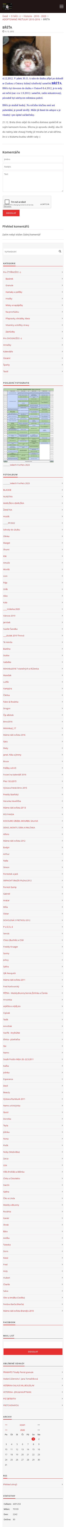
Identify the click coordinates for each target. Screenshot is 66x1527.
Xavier (6, 1218)
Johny (6, 959)
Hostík (6, 516)
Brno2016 (7, 721)
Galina (6, 1191)
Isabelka (7, 662)
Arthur (6, 854)
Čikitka (6, 695)
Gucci (5, 1112)
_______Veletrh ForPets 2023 (16, 464)
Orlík (5, 589)
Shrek (6, 1224)
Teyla (5, 1125)
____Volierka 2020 (11, 609)
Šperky (6, 364)
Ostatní (6, 358)
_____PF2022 (9, 523)
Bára (5, 1231)
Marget (6, 542)
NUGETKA (7, 496)
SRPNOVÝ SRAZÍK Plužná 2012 (17, 880)
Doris (5, 1251)
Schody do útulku (11, 529)
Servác (6, 933)
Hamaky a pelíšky (14, 291)
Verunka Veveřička (12, 801)
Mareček (7, 675)
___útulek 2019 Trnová (13, 635)
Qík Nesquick (9, 973)
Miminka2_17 (9, 728)
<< (6, 1424)
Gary (5, 741)
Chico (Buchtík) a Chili (13, 940)
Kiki (5, 556)
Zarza (5, 1158)
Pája (5, 582)
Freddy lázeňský (11, 794)
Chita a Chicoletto (11, 1178)
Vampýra (7, 688)
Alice (5, 595)
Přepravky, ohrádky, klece (18, 318)
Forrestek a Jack (10, 873)
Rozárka (7, 1211)
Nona (5, 1138)
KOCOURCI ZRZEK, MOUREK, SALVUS (20, 820)
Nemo (6, 1052)
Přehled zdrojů (10, 1484)
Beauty (6, 1092)
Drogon (6, 708)
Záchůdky (10, 331)
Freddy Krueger (10, 946)
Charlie (6, 1284)
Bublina (6, 648)
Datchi (6, 1185)
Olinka (6, 536)
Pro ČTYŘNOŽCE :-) (12, 272)
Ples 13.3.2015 (9, 781)
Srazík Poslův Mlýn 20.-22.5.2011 (18, 1059)
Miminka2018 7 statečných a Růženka (21, 668)
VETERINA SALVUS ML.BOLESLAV (18, 1385)
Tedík (5, 1019)
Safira (6, 966)
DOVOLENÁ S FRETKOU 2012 (16, 920)
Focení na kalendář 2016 (14, 774)
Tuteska (7, 1244)
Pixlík (5, 1145)
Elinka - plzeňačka (11, 1039)
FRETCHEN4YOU (11, 1405)
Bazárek (9, 278)
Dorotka (7, 1118)
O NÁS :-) (16, 16)
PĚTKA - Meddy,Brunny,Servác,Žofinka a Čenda (25, 993)
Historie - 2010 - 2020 (35, 16)
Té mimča (7, 642)
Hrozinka (7, 999)
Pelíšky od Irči (9, 767)
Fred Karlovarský (11, 986)
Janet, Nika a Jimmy (12, 754)
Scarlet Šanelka (10, 628)
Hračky (9, 298)
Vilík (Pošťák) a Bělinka (13, 1171)
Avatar (6, 900)
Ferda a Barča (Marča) (13, 1304)
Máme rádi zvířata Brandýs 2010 (18, 1310)
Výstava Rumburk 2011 (14, 1098)
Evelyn (6, 847)
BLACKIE (7, 489)
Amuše (6, 562)
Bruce (6, 761)
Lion (5, 576)
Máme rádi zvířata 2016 (14, 734)
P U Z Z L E (8, 926)
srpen (22, 1424)
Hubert (6, 1277)
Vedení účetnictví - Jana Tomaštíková (20, 1378)
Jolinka (6, 1072)
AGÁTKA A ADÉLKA (12, 1006)
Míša (5, 907)
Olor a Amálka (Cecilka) (14, 1297)
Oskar (6, 913)
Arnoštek (7, 1026)
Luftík (6, 681)
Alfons (6, 834)
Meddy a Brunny (11, 1204)
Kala (5, 602)
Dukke (6, 655)
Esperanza (8, 1079)
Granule (9, 285)
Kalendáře (8, 351)
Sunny (6, 953)
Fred (5, 1264)
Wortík (6, 569)
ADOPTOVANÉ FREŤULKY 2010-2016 (21, 19)
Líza (5, 1165)
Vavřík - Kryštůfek (11, 1032)
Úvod (5, 16)
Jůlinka (6, 1132)
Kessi (5, 1257)
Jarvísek (6, 622)
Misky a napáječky (14, 305)
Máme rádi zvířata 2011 (14, 979)
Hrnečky (7, 344)
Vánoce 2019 (9, 615)
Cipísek (6, 1012)
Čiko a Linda (9, 1198)
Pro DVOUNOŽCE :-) (12, 338)
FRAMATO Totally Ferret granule (18, 1372)
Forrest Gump (9, 887)
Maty (5, 748)
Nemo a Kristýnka (11, 1105)
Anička (6, 1238)
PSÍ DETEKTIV (9, 1398)
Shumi (6, 549)
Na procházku (12, 311)
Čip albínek (8, 715)
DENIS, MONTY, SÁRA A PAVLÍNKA (19, 827)
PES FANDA (8, 814)
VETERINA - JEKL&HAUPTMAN (17, 1392)
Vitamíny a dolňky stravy (17, 325)
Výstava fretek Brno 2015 (15, 787)
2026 (22, 1430)
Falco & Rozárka (10, 701)
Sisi (4, 1046)
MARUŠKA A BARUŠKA (13, 503)
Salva (5, 1290)
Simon (6, 867)
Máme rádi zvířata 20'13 (14, 807)
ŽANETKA (7, 509)
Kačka (6, 1065)
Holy (5, 1271)
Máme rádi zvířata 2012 (14, 840)
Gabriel (6, 893)
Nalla (5, 860)
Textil (5, 371)
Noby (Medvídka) (11, 1151)
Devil (5, 1085)
